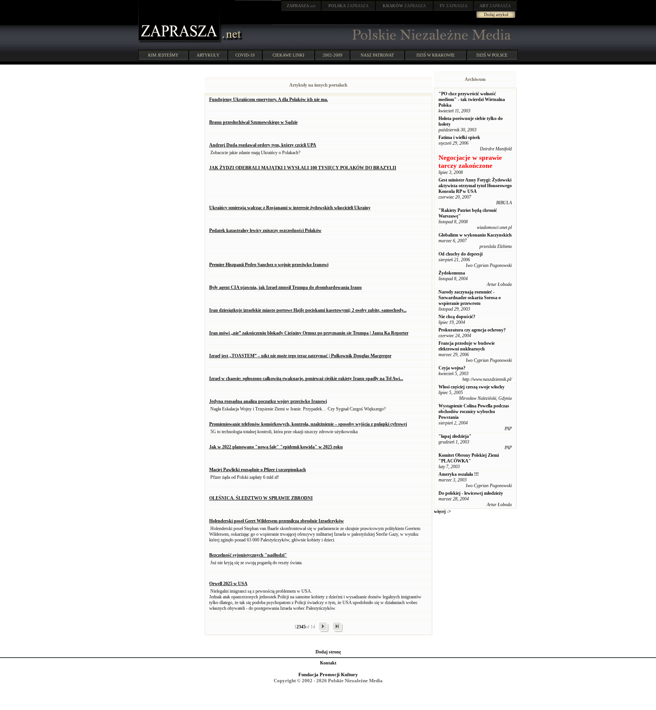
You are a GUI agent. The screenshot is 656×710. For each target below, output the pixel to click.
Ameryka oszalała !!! (458, 474)
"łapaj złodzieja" (455, 436)
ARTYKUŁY (208, 55)
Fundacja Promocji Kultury (328, 674)
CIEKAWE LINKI (288, 55)
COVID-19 (245, 55)
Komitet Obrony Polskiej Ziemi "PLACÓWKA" (468, 458)
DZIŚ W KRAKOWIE (435, 55)
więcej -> (442, 511)
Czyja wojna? (451, 368)
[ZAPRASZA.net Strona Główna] (180, 41)
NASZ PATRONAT (377, 55)
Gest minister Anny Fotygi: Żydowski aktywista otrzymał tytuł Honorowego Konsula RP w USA (475, 185)
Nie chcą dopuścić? (456, 316)
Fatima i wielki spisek (459, 137)
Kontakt (328, 663)
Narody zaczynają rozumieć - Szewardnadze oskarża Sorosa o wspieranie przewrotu (469, 297)
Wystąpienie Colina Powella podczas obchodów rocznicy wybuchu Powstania (473, 411)
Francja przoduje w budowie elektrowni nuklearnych (466, 346)
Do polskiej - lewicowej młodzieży (470, 493)
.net (301, 5)
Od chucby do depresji (460, 254)
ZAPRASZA (348, 5)
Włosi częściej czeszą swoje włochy (471, 387)
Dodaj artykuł (496, 14)
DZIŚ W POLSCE (492, 55)
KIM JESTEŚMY (163, 55)
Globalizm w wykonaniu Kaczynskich (475, 235)
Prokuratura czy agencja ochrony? (472, 330)
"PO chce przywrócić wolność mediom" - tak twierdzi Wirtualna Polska (471, 99)
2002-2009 (332, 55)
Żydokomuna (451, 273)
